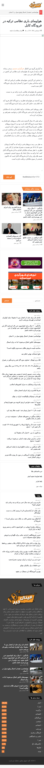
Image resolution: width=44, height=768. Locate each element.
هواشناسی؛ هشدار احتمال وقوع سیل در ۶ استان (23, 12)
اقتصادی (38, 714)
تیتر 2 (39, 706)
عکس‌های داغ (36, 744)
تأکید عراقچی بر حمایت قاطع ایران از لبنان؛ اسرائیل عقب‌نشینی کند (32, 240)
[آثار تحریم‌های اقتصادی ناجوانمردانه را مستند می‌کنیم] (11, 228)
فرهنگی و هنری (36, 733)
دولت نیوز (39, 486)
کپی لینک (9, 177)
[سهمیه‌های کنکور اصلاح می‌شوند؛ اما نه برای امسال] (36, 679)
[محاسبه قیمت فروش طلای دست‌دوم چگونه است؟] (36, 689)
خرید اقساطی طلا (36, 471)
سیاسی (38, 721)
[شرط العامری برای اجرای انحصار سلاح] (11, 199)
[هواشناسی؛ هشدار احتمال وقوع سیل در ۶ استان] (36, 671)
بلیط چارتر (39, 481)
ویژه (39, 751)
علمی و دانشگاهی (35, 736)
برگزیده (38, 710)
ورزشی (38, 729)
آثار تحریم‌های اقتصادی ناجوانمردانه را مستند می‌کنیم (13, 238)
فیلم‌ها (39, 747)
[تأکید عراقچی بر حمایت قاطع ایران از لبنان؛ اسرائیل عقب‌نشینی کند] (32, 229)
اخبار (39, 703)
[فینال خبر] (35, 5)
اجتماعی (38, 725)
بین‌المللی (38, 718)
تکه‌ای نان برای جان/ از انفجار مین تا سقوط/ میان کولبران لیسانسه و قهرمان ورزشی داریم (15, 647)
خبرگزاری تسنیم (18, 69)
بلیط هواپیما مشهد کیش (35, 476)
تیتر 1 (39, 740)
